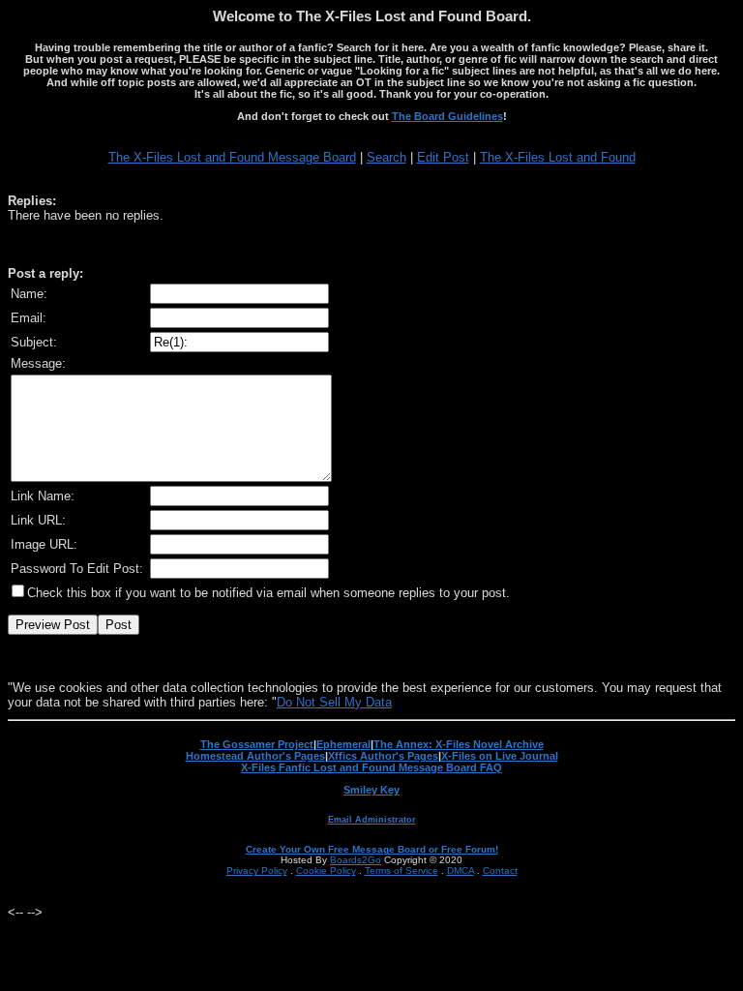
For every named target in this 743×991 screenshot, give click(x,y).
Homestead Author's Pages (255, 756)
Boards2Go (355, 860)
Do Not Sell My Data (334, 702)
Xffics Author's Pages (383, 756)
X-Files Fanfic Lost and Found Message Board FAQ (371, 767)
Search (386, 157)
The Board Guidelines (447, 116)
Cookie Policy (326, 870)
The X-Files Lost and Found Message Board (232, 157)
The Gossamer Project (256, 744)
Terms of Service (401, 870)
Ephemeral (343, 744)
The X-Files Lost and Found (558, 157)
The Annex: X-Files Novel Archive (458, 744)
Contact (500, 870)
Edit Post (443, 157)
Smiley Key (371, 790)
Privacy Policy (256, 870)
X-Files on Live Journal (499, 756)
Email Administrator (372, 820)
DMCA (460, 870)
